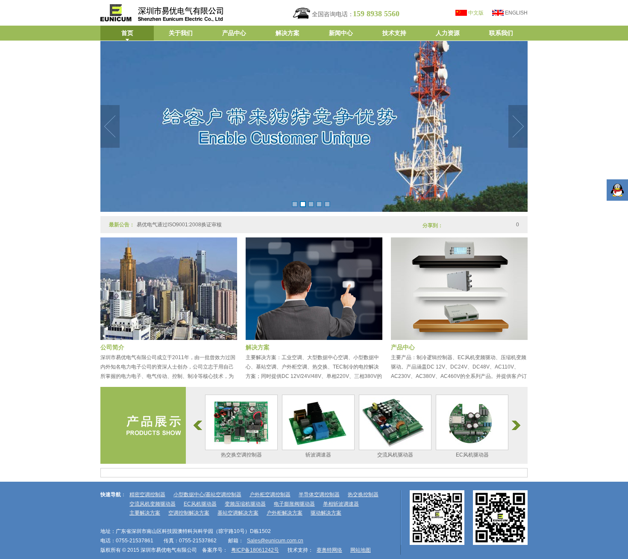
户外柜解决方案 (284, 513)
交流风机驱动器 (220, 455)
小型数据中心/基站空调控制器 (207, 495)
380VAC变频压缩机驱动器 (374, 455)
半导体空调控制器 (319, 495)
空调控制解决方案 (188, 513)
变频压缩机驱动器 (245, 504)
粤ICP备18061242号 (255, 550)
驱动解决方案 (326, 513)
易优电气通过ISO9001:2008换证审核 (179, 218)
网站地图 (360, 550)
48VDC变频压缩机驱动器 (451, 455)
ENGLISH (516, 13)
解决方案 (258, 347)
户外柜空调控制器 (270, 495)
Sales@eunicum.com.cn (275, 541)
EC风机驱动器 (297, 455)
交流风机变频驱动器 (152, 504)
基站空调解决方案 (237, 513)
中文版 (476, 13)
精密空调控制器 (147, 495)
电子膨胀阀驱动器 (294, 504)
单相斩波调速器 (341, 504)
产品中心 (403, 347)
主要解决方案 (144, 513)
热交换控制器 (363, 495)
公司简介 (112, 347)
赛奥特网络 (329, 550)
